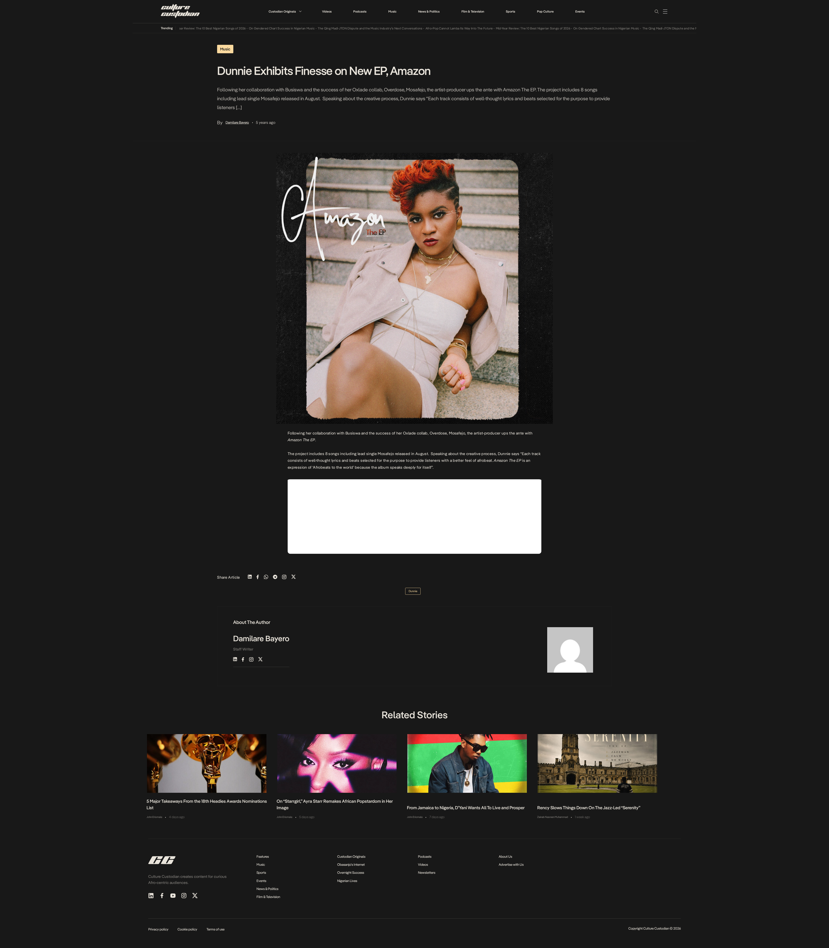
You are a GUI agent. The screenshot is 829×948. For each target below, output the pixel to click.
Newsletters (426, 872)
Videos (327, 11)
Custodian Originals (282, 11)
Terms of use (215, 929)
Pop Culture (545, 11)
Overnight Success (350, 872)
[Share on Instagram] (284, 577)
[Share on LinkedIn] (250, 577)
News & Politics (429, 11)
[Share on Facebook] (257, 577)
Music (392, 11)
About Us (505, 856)
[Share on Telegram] (275, 577)
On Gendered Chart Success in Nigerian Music (251, 28)
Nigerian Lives (347, 881)
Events (580, 11)
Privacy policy (158, 929)
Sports (510, 11)
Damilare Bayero (237, 122)
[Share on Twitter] (293, 577)
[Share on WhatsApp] (266, 577)
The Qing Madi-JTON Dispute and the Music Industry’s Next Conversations (339, 28)
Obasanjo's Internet (351, 864)
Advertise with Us (511, 864)
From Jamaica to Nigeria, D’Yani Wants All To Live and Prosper (466, 807)
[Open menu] (665, 11)
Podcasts (359, 11)
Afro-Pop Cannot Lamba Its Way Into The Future (428, 28)
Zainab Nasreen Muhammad (552, 817)
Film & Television (472, 11)
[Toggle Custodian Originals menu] (300, 11)
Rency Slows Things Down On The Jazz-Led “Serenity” (588, 807)
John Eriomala (154, 817)
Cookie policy (187, 929)
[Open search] (656, 11)
